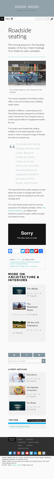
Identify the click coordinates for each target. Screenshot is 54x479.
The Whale (32, 288)
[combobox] (42, 18)
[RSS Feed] (39, 453)
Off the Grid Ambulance (33, 324)
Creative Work (14, 266)
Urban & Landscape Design (19, 264)
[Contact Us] (43, 453)
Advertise (22, 442)
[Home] (27, 7)
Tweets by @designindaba (19, 426)
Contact (29, 439)
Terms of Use (23, 448)
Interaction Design (33, 262)
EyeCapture (31, 374)
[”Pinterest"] (39, 355)
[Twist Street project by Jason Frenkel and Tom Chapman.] (27, 86)
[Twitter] (23, 251)
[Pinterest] (27, 251)
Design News (25, 266)
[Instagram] (22, 453)
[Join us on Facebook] (27, 355)
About (20, 439)
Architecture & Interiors (17, 262)
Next (40, 79)
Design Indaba (16, 465)
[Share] (41, 251)
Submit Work (33, 442)
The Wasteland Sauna (32, 306)
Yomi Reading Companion (32, 388)
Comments (33, 266)
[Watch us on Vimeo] (31, 453)
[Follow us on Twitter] (14, 355)
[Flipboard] (36, 251)
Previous (13, 79)
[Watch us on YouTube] (27, 453)
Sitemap (29, 445)
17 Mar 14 (18, 259)
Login (20, 445)
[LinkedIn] (32, 251)
